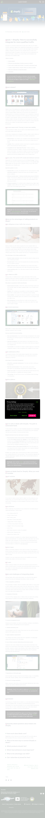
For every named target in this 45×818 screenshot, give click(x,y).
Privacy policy (24, 412)
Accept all (32, 415)
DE (37, 401)
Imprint (19, 412)
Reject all (24, 415)
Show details (13, 415)
